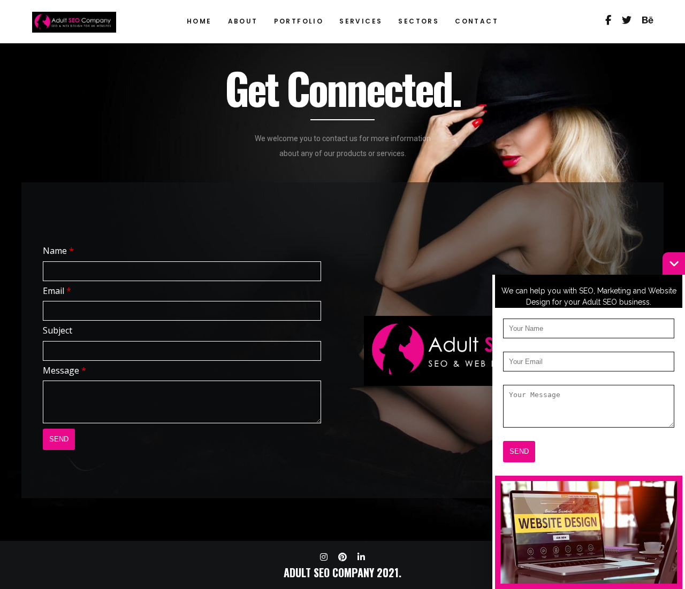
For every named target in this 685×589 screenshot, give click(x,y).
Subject (57, 330)
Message (64, 370)
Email (57, 291)
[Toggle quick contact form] (674, 263)
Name (58, 251)
